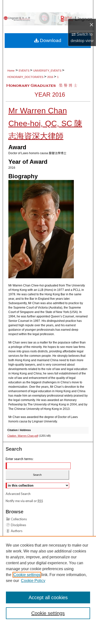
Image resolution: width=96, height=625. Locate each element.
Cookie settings (26, 575)
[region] (48, 580)
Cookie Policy (33, 581)
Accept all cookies (48, 597)
